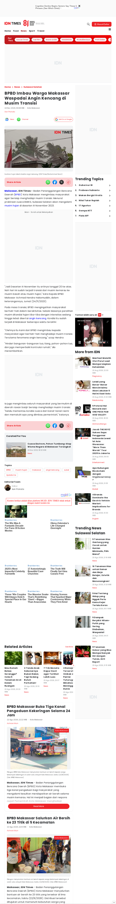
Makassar (11, 191)
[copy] (68, 182)
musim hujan (12, 205)
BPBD (18, 194)
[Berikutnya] (73, 628)
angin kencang (37, 318)
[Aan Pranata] (8, 488)
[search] (88, 24)
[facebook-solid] (54, 182)
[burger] (109, 29)
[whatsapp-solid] (48, 182)
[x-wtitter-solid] (61, 182)
